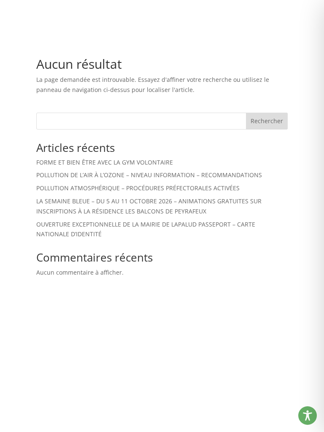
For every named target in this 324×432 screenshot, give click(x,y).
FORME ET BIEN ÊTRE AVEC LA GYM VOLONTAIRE (104, 162)
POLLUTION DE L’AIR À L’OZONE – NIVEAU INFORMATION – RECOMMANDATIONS (149, 175)
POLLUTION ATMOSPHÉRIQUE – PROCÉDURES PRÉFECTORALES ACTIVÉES (138, 188)
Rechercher (267, 121)
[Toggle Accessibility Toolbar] (307, 415)
